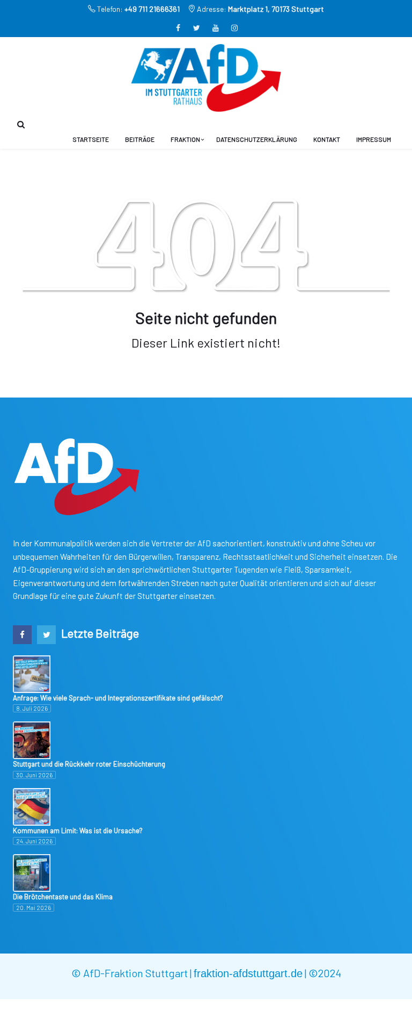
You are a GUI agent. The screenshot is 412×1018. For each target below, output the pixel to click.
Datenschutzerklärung (256, 139)
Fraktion (185, 139)
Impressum (373, 139)
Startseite (90, 139)
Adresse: (259, 8)
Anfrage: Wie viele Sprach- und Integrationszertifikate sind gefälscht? (118, 698)
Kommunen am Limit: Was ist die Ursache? (78, 830)
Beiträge (139, 139)
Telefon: (137, 8)
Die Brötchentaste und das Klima (63, 896)
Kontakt (326, 139)
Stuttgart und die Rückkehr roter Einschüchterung (89, 764)
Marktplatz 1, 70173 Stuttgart (276, 8)
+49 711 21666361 (152, 8)
